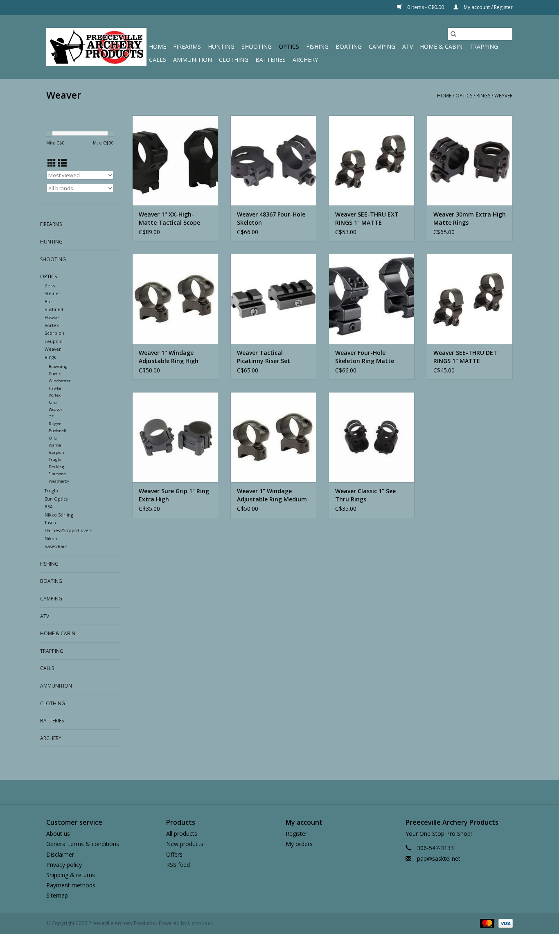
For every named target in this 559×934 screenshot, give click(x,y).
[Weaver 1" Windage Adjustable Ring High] (175, 299)
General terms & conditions (82, 844)
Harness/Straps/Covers (68, 530)
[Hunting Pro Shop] (96, 47)
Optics (289, 46)
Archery (305, 59)
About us (58, 833)
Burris (51, 301)
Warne (55, 445)
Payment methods (70, 885)
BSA (49, 506)
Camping (382, 46)
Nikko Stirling (59, 515)
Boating (349, 46)
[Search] (453, 34)
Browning (58, 366)
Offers (174, 854)
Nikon (51, 538)
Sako (52, 402)
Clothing (233, 59)
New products (184, 844)
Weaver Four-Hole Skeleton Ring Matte (364, 357)
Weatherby (59, 481)
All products (181, 833)
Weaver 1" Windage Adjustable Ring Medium (272, 495)
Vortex (52, 325)
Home (157, 46)
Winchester (59, 381)
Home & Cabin (441, 46)
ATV (407, 46)
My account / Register (487, 7)
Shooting (256, 46)
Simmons (57, 473)
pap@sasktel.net (438, 858)
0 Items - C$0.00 (425, 7)
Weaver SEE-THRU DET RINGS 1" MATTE (465, 357)
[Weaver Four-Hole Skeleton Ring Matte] (372, 299)
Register (296, 833)
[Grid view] (51, 163)
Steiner (53, 293)
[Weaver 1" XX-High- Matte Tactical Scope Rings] (175, 160)
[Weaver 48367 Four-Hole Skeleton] (273, 160)
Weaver (503, 95)
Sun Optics (56, 499)
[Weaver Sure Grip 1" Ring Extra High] (175, 437)
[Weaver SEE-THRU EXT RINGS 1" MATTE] (372, 160)
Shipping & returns (70, 875)
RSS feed (178, 865)
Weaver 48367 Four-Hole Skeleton (271, 218)
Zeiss (50, 285)
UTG (53, 438)
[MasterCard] (486, 923)
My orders (299, 844)
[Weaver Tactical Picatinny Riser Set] (273, 299)
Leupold (54, 341)
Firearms (187, 46)
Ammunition (192, 59)
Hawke (52, 317)
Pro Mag (56, 466)
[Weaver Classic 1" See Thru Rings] (372, 437)
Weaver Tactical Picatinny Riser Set (263, 357)
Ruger (55, 423)
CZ (51, 417)
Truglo (55, 459)
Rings (483, 95)
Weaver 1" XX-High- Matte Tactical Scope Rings (169, 218)
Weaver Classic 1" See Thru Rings (365, 495)
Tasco (50, 522)
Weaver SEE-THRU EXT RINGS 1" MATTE (367, 218)
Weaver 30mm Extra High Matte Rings (469, 218)
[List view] (62, 163)
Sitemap (57, 895)
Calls (157, 59)
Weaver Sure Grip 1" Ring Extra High (174, 495)
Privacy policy (64, 865)
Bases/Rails (56, 546)
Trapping (483, 46)
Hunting (221, 46)
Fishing (317, 46)
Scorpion (54, 333)
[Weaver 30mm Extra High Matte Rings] (470, 160)
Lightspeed (201, 923)
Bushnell (54, 309)
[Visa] (504, 923)
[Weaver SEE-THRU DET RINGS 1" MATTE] (470, 299)
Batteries (270, 59)
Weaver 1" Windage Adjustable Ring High (168, 357)
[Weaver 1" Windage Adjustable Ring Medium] (273, 437)
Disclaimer (60, 854)
